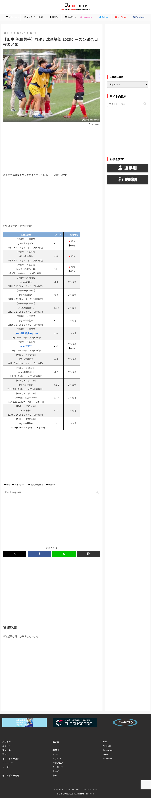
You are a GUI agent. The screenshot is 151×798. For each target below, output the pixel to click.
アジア (56, 754)
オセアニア (58, 763)
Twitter (106, 754)
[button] (97, 492)
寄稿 (4, 754)
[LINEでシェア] (64, 554)
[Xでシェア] (14, 554)
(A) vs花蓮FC (26, 346)
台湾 (8, 485)
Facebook (107, 758)
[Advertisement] (51, 148)
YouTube (107, 746)
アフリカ (57, 758)
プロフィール (8, 763)
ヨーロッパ (58, 767)
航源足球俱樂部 (37, 485)
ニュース (6, 746)
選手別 (56, 741)
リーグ (5, 767)
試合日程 (51, 485)
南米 (55, 775)
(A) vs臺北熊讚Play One (26, 333)
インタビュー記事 (10, 758)
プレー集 (6, 750)
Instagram (108, 750)
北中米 (56, 771)
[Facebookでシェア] (39, 554)
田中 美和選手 (20, 485)
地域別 (56, 750)
